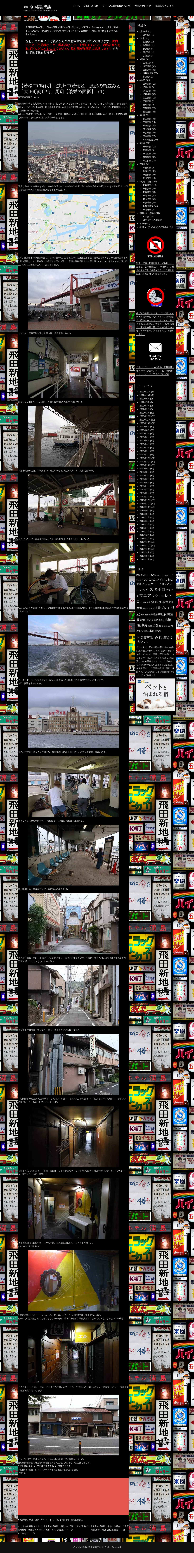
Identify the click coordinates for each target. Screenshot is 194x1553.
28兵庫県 (147, 133)
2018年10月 (145, 549)
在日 (171, 602)
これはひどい (157, 579)
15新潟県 (147, 84)
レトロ (55, 1520)
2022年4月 (144, 406)
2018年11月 (145, 545)
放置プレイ (162, 608)
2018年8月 (144, 556)
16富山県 (147, 87)
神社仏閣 (164, 614)
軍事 (150, 626)
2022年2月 (144, 409)
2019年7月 (144, 517)
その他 (142, 223)
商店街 (165, 602)
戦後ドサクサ (148, 608)
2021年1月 (144, 454)
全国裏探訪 (95, 1547)
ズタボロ (157, 589)
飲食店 (80, 1520)
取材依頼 (73, 41)
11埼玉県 (147, 63)
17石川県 (147, 91)
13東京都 (147, 70)
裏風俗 (143, 620)
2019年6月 (144, 521)
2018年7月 (144, 559)
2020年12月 (145, 458)
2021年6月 (144, 437)
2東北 (142, 38)
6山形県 (146, 56)
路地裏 (73, 1520)
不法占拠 (143, 602)
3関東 (142, 59)
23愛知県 (147, 112)
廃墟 (139, 608)
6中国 (142, 143)
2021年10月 (145, 423)
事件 (148, 602)
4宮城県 (146, 49)
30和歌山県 (148, 140)
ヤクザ (162, 596)
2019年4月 (144, 528)
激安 (142, 615)
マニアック (149, 595)
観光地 (150, 620)
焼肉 (146, 615)
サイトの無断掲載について (116, 6)
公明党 (62, 1520)
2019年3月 (144, 531)
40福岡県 (24, 1520)
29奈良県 (147, 136)
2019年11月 (145, 503)
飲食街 (158, 631)
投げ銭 (36, 52)
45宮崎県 (147, 202)
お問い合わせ (91, 6)
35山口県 (147, 160)
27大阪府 (147, 129)
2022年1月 (144, 413)
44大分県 (147, 199)
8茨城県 (146, 77)
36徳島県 (147, 168)
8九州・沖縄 (34, 1520)
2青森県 (146, 42)
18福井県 (147, 94)
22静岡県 (147, 108)
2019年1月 (144, 538)
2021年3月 (144, 448)
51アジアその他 (150, 220)
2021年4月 (144, 444)
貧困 (155, 620)
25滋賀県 (147, 122)
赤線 (168, 619)
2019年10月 (145, 507)
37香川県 (147, 171)
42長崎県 (147, 192)
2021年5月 (144, 441)
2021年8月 (144, 430)
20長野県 (147, 101)
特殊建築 (153, 614)
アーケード (47, 1520)
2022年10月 (145, 395)
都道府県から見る (164, 6)
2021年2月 (144, 451)
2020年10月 (145, 465)
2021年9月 (144, 427)
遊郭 (156, 625)
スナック (142, 589)
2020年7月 (144, 476)
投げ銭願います (143, 6)
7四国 (142, 164)
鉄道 (161, 626)
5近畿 (142, 115)
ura (37, 97)
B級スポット (143, 575)
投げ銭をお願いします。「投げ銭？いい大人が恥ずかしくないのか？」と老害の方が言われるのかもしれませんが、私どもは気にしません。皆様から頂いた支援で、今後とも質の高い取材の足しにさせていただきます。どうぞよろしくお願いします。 (155, 323)
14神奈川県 (148, 73)
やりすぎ (148, 584)
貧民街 (161, 620)
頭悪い (146, 631)
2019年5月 (144, 524)
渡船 (68, 1520)
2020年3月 (144, 489)
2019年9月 (144, 510)
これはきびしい (165, 575)
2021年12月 (145, 416)
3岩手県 (146, 45)
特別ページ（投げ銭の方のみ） (154, 227)
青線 (165, 626)
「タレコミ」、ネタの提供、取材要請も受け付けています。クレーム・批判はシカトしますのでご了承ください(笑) (155, 370)
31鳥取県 (147, 147)
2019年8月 (144, 514)
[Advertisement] (73, 1497)
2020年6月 (144, 479)
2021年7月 (144, 434)
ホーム (76, 6)
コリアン (167, 584)
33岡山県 (147, 153)
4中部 (142, 80)
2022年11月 (145, 392)
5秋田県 (146, 52)
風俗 (152, 630)
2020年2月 (144, 493)
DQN (153, 575)
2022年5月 (144, 402)
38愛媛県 (147, 175)
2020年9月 (144, 469)
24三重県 (147, 119)
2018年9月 (144, 552)
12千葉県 (147, 66)
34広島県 (147, 157)
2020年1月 (144, 496)
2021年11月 (145, 420)
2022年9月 (144, 399)
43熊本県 (147, 195)
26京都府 (147, 126)
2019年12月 (145, 500)
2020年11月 (145, 461)
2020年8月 (144, 472)
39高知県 (147, 178)
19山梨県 (147, 98)
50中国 (146, 216)
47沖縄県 (147, 209)
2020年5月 (144, 483)
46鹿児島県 (148, 206)
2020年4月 (144, 486)
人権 (152, 602)
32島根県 (147, 150)
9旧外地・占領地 (147, 213)
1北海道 (143, 31)
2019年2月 (144, 535)
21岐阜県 (147, 105)
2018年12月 (145, 542)
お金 (158, 575)
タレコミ (50, 48)
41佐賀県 (147, 188)
